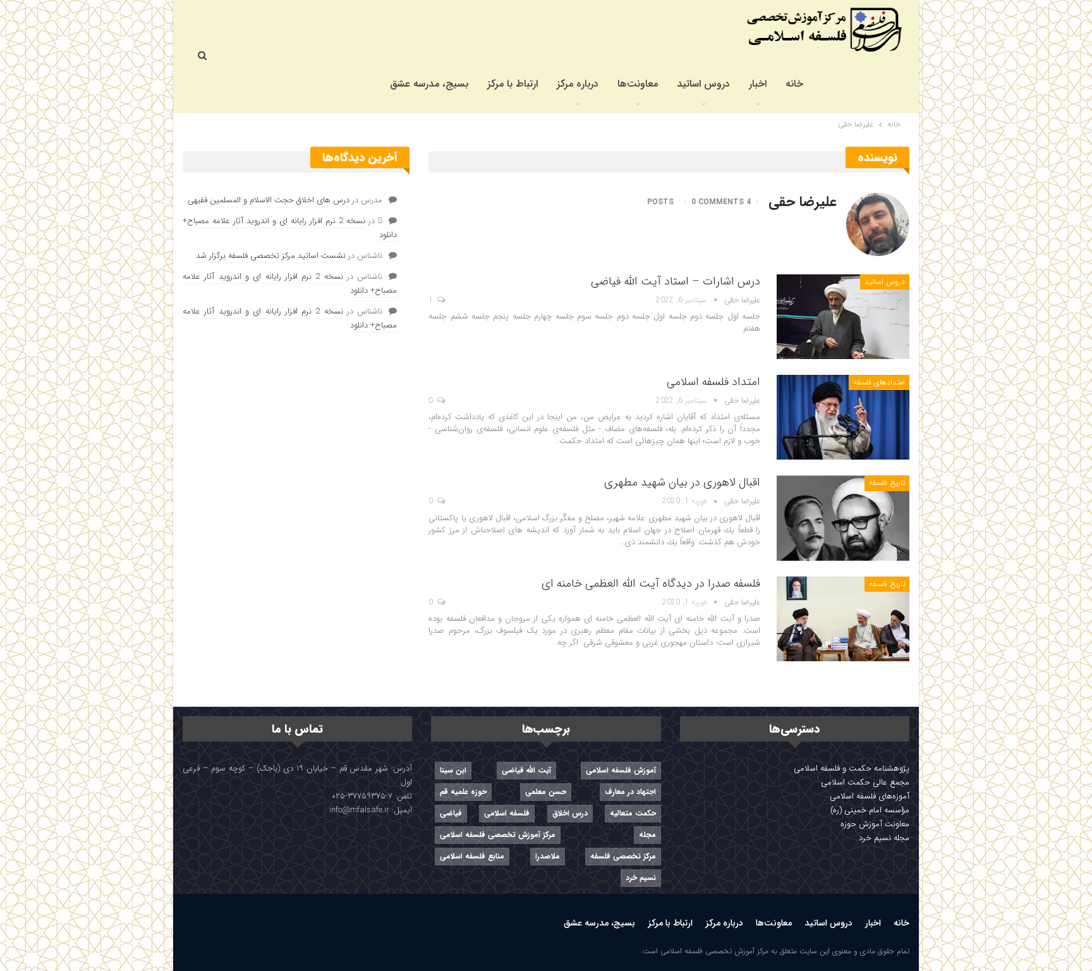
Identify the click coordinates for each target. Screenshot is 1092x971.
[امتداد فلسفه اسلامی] (843, 417)
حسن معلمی (545, 792)
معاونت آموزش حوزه (874, 824)
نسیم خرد (641, 878)
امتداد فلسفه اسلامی (713, 382)
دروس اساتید (703, 84)
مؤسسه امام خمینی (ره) (869, 810)
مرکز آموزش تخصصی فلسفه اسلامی (497, 835)
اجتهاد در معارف (630, 792)
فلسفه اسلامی (507, 813)
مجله (647, 835)
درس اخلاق (570, 813)
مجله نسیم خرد (884, 838)
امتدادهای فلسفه (879, 382)
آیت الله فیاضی (526, 770)
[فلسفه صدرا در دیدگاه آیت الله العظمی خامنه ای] (843, 619)
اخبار (758, 84)
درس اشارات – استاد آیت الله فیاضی (675, 281)
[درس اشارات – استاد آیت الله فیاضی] (843, 316)
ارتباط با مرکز (512, 84)
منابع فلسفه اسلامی (472, 856)
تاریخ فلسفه (887, 483)
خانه (794, 84)
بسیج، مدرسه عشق (429, 84)
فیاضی (451, 813)
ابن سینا (453, 770)
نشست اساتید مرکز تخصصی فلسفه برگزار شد (271, 255)
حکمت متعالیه (633, 813)
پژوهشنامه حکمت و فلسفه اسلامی (851, 768)
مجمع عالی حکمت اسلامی (865, 782)
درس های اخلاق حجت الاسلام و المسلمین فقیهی (268, 200)
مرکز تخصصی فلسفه (623, 856)
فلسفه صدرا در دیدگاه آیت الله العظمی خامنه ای (651, 583)
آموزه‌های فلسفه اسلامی (869, 796)
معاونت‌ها (637, 84)
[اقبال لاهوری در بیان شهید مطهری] (843, 517)
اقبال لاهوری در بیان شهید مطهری (682, 482)
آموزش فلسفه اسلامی (621, 770)
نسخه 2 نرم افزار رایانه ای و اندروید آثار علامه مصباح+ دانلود (290, 227)
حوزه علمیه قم (463, 792)
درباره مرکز (577, 84)
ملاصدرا (547, 856)
